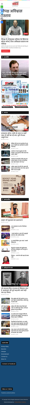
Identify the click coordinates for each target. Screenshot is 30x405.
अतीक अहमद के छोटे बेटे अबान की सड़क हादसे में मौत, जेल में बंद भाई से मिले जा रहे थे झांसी (20, 168)
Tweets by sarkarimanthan (8, 393)
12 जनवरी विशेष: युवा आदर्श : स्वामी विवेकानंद (19, 241)
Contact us (4, 356)
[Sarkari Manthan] (15, 3)
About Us (3, 359)
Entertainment (5, 354)
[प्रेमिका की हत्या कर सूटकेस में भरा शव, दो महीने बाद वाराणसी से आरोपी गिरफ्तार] (5, 146)
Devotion (3, 349)
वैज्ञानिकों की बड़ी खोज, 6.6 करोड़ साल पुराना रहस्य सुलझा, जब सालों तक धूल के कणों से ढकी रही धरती (19, 323)
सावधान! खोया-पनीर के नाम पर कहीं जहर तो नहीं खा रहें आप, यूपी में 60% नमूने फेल (13, 135)
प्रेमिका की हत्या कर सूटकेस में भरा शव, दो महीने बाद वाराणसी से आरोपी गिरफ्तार (19, 145)
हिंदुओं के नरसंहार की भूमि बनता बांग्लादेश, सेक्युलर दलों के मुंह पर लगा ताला (19, 249)
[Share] (1, 22)
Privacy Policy (5, 346)
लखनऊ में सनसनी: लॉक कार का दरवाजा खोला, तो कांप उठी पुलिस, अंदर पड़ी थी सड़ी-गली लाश (19, 160)
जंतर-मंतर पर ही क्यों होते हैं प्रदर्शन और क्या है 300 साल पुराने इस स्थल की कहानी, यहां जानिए (19, 331)
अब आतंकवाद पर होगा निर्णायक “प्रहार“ (19, 227)
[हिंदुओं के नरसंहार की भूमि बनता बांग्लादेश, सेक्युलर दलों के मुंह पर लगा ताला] (5, 249)
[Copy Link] (1, 19)
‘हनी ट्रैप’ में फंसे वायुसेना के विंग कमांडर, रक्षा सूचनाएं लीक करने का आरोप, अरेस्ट (19, 152)
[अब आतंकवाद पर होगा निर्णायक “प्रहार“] (5, 229)
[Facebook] (1, 9)
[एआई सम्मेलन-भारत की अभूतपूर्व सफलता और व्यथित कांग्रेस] (5, 236)
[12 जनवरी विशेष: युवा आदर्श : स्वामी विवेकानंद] (5, 243)
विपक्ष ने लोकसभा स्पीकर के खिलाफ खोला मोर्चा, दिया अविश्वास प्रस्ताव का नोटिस (14, 41)
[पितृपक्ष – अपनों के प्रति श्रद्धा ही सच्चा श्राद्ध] (5, 259)
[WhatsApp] (1, 6)
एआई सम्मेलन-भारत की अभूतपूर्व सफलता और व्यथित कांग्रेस (19, 234)
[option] (15, 69)
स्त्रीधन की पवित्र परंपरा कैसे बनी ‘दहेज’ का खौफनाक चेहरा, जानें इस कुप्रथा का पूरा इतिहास (19, 307)
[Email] (1, 16)
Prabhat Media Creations (20, 402)
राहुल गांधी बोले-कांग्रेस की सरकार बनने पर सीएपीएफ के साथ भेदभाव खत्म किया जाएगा (14, 74)
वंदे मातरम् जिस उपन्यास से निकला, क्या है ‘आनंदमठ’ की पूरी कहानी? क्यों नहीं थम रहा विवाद (14, 290)
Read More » (5, 51)
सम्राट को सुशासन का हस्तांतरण (12, 220)
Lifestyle (3, 351)
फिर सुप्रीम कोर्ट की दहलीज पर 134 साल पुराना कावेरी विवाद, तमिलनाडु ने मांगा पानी (19, 300)
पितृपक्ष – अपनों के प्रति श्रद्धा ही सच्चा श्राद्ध (20, 256)
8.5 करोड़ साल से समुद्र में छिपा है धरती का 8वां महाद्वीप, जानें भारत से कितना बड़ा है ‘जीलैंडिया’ (19, 315)
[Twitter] (1, 12)
